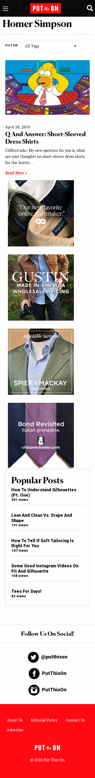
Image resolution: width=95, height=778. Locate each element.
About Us (14, 720)
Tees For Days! (26, 591)
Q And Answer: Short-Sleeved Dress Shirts (45, 137)
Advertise (15, 729)
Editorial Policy (44, 720)
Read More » (16, 172)
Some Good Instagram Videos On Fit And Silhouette (44, 568)
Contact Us (75, 720)
